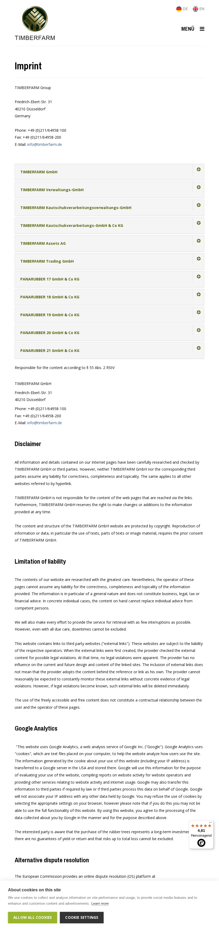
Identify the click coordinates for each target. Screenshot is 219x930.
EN (201, 8)
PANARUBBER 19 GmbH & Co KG (49, 314)
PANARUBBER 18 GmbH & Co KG (49, 296)
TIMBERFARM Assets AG (43, 243)
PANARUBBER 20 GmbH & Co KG (49, 332)
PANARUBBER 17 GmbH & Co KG (49, 279)
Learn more (100, 903)
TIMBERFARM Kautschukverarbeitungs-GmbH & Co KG (71, 225)
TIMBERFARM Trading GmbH (47, 261)
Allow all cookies (32, 917)
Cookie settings (81, 917)
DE (185, 8)
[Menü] (210, 823)
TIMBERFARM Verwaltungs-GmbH (52, 189)
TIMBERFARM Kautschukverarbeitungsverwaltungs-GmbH (75, 207)
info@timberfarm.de (44, 144)
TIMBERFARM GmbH (38, 171)
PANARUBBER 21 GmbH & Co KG (49, 350)
